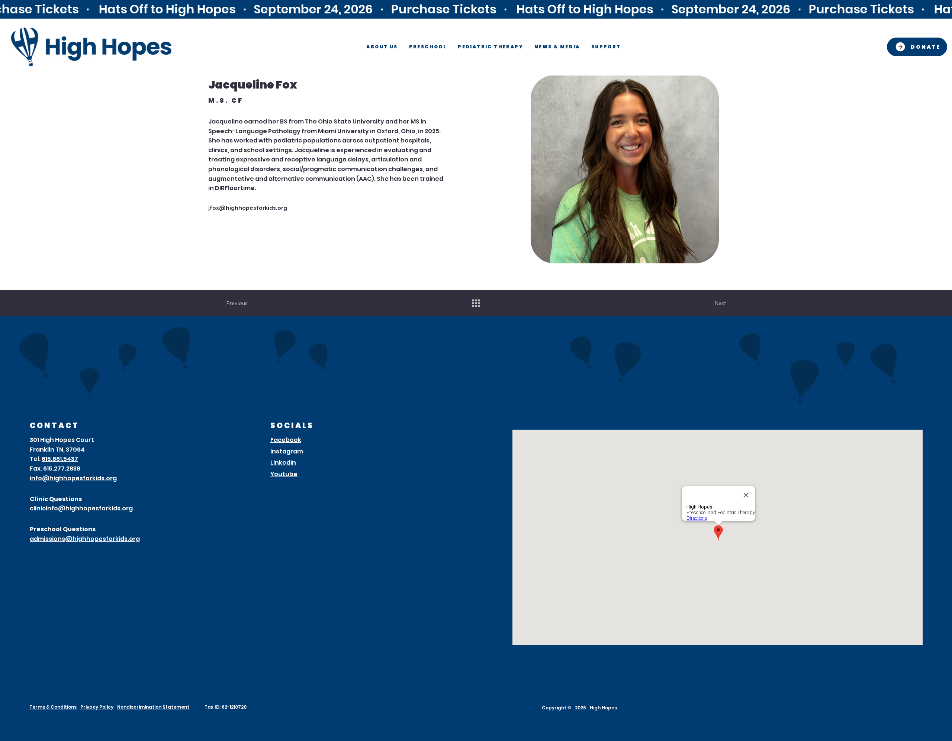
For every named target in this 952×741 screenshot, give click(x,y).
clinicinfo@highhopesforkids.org (81, 508)
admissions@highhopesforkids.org (85, 539)
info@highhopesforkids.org (73, 478)
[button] (382, 47)
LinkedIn (283, 462)
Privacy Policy (96, 707)
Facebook (285, 440)
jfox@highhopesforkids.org (247, 208)
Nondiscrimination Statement (153, 707)
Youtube (284, 474)
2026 (580, 708)
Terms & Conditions (53, 707)
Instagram (286, 451)
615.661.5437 (60, 459)
